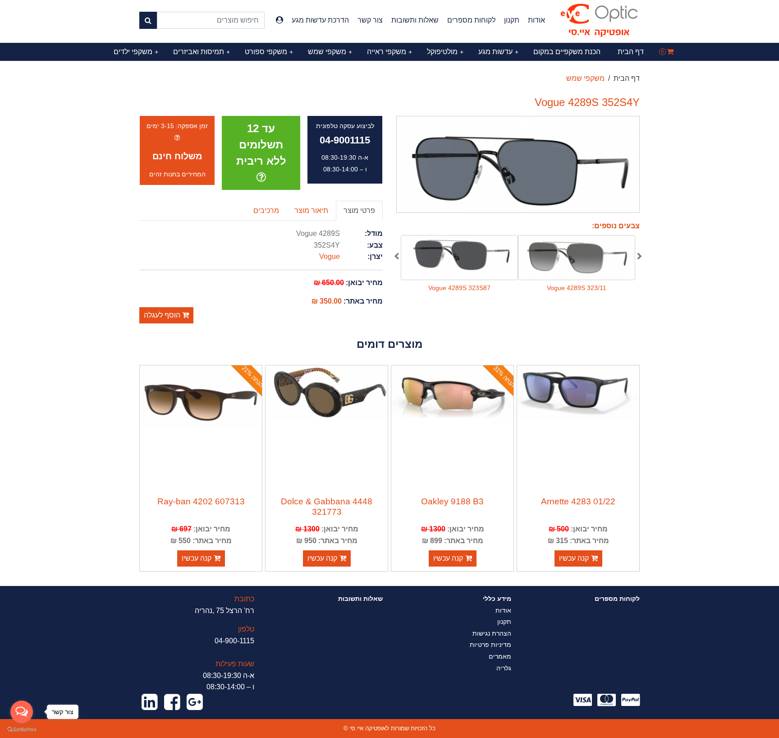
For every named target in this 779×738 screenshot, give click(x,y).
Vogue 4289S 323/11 (576, 287)
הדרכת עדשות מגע (320, 20)
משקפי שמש (330, 51)
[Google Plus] (195, 702)
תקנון (511, 20)
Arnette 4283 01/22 (578, 501)
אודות (536, 20)
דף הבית (631, 51)
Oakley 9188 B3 (452, 501)
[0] (670, 51)
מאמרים (500, 656)
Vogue (329, 256)
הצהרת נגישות (491, 633)
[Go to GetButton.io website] (21, 729)
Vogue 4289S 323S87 (459, 287)
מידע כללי (497, 598)
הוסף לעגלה (163, 315)
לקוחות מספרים (471, 20)
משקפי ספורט (269, 51)
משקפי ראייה (389, 51)
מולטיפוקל (445, 51)
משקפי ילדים (136, 51)
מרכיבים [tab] (266, 210)
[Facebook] (172, 702)
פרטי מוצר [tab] (359, 210)
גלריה (503, 668)
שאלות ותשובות (415, 20)
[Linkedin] (150, 702)
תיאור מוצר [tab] (311, 210)
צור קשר (370, 20)
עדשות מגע (498, 51)
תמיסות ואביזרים (201, 51)
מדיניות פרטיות (490, 644)
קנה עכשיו (574, 558)
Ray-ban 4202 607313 (201, 501)
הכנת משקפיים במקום (566, 51)
